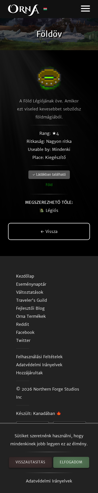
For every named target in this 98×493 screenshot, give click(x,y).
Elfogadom (71, 462)
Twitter (23, 340)
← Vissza (49, 231)
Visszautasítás (30, 462)
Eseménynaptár (31, 284)
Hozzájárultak (29, 372)
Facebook (25, 332)
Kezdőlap (25, 276)
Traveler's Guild (31, 300)
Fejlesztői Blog (30, 308)
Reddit (22, 324)
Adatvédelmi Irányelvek (49, 480)
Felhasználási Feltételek (39, 356)
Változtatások (29, 292)
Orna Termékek (31, 316)
